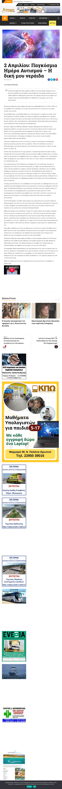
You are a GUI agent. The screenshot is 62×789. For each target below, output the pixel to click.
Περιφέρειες (43, 18)
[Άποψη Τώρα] (5, 18)
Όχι (35, 786)
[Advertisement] (31, 542)
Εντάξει (29, 786)
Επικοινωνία (42, 23)
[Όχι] (60, 785)
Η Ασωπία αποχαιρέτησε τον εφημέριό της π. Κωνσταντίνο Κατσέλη (14, 323)
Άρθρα (12, 18)
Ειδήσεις (12, 23)
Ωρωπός (26, 4)
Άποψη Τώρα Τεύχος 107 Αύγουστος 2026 (23, 1)
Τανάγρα (32, 4)
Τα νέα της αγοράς (27, 23)
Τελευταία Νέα (41, 4)
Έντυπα (20, 4)
